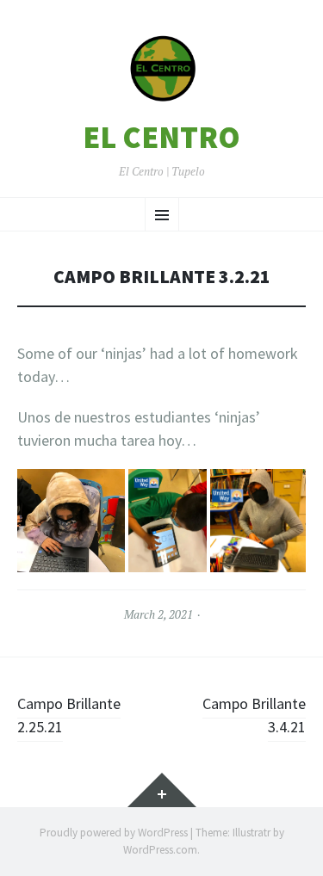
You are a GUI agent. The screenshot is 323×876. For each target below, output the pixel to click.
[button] (162, 68)
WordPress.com (160, 849)
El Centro (161, 137)
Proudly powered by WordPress (114, 832)
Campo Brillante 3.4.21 (254, 715)
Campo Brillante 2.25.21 (69, 715)
